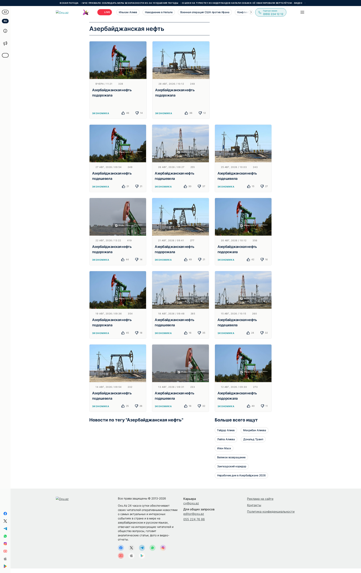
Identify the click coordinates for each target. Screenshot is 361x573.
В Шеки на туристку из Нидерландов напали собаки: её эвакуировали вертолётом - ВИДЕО (223, 3)
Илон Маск (224, 448)
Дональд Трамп (253, 439)
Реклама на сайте (260, 499)
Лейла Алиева (226, 439)
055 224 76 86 (194, 519)
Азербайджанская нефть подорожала (111, 92)
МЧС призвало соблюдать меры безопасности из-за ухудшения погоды (111, 3)
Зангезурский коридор (231, 466)
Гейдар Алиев (226, 430)
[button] (251, 12)
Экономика (100, 113)
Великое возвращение (231, 457)
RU (5, 21)
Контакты (254, 505)
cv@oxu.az (191, 503)
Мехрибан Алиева (254, 430)
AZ (5, 12)
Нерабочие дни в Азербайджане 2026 (241, 475)
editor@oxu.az (193, 514)
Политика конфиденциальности (271, 511)
